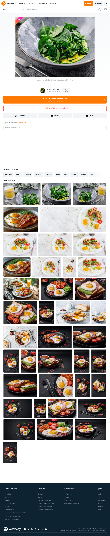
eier (65, 174)
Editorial (42, 3)
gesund (83, 174)
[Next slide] (101, 174)
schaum (49, 174)
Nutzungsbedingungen (66, 530)
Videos (31, 3)
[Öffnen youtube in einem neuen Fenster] (46, 529)
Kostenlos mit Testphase (54, 99)
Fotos (21, 3)
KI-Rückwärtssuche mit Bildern (16, 513)
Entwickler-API (10, 510)
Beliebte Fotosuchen (44, 507)
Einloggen (97, 3)
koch (18, 174)
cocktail (28, 174)
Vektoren (10, 3)
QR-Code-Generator (12, 519)
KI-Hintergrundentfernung (14, 516)
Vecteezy (8, 497)
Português (100, 500)
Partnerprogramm (43, 500)
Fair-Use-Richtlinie (97, 530)
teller (74, 174)
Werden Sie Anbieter (71, 503)
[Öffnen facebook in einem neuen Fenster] (25, 529)
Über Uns (67, 500)
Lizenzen (40, 494)
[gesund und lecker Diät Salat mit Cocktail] (21, 194)
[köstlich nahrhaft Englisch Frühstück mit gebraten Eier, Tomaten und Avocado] (57, 289)
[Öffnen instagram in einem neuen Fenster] (28, 529)
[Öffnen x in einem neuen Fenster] (42, 529)
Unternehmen (10, 503)
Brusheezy (8, 494)
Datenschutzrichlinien (83, 530)
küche (93, 174)
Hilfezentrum (68, 494)
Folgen (65, 92)
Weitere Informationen (12, 128)
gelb (58, 174)
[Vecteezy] (3, 3)
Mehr (52, 3)
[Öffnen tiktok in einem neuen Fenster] (39, 529)
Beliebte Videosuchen (45, 510)
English (99, 494)
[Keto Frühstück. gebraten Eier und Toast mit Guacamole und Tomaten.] (20, 245)
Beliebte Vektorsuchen (45, 503)
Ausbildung (9, 507)
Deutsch (99, 503)
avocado (8, 174)
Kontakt (66, 497)
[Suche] (98, 9)
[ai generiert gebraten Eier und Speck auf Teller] (20, 219)
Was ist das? (22, 123)
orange (38, 174)
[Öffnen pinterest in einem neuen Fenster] (35, 529)
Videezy (7, 500)
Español (99, 497)
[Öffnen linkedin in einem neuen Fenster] (32, 529)
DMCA (39, 497)
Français (99, 507)
